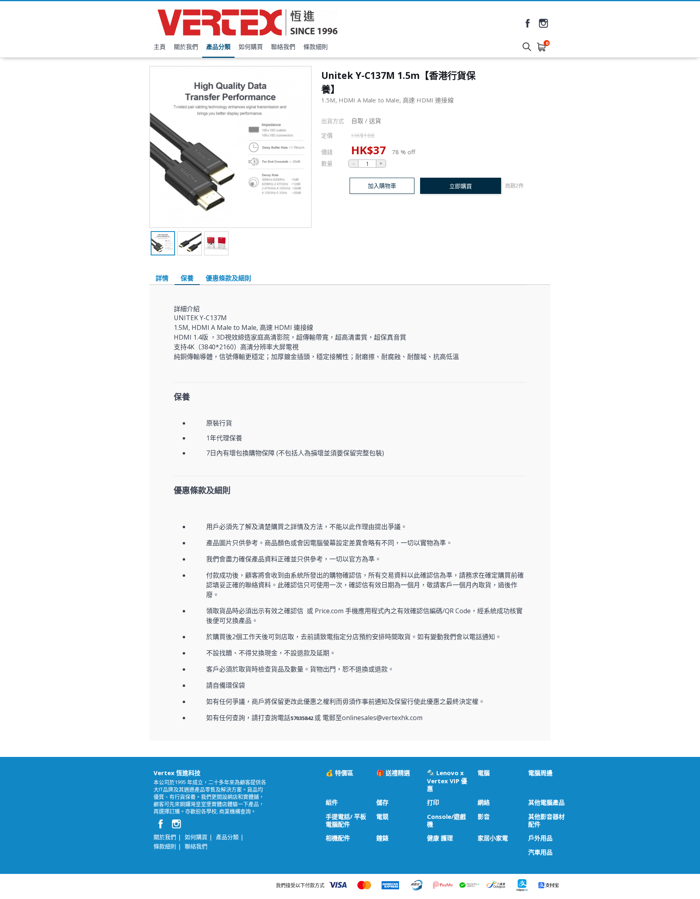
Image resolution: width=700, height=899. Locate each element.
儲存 (382, 802)
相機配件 (338, 838)
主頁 (160, 47)
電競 (382, 816)
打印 (433, 802)
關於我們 (186, 47)
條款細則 (315, 47)
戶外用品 (540, 838)
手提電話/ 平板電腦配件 (346, 820)
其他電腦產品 (546, 802)
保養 (187, 278)
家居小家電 (493, 838)
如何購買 (251, 47)
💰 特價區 (339, 773)
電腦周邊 (540, 773)
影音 (484, 816)
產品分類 (218, 47)
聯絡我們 (283, 47)
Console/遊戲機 (446, 820)
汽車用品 (540, 852)
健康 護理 (440, 838)
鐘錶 (382, 838)
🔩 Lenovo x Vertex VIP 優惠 (447, 781)
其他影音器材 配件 (546, 820)
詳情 (162, 278)
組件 (332, 802)
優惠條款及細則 (228, 278)
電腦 (484, 773)
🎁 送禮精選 (393, 773)
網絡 (484, 802)
